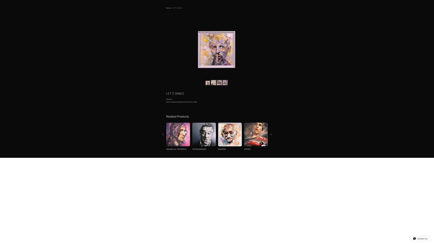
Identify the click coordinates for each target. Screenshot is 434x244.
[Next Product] (271, 134)
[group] (217, 137)
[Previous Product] (163, 134)
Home (168, 8)
